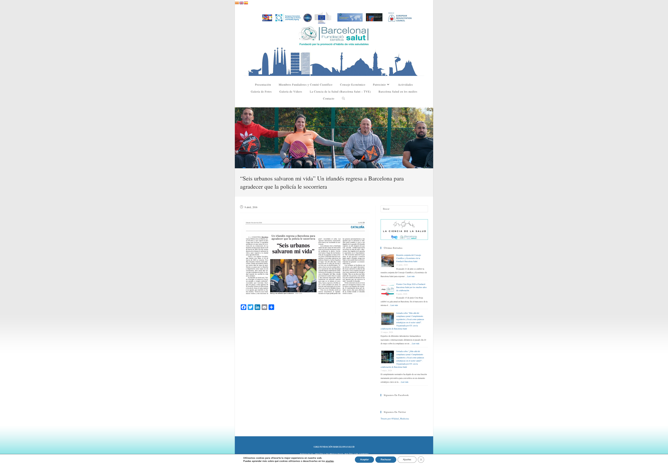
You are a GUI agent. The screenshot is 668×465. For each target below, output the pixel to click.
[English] (241, 2)
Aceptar (364, 459)
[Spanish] (246, 2)
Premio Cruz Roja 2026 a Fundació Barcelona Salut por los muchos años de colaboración (411, 287)
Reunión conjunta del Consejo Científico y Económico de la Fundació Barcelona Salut (408, 258)
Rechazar (386, 459)
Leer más (411, 276)
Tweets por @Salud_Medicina (395, 418)
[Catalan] (237, 2)
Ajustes (407, 459)
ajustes (330, 461)
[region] (334, 137)
